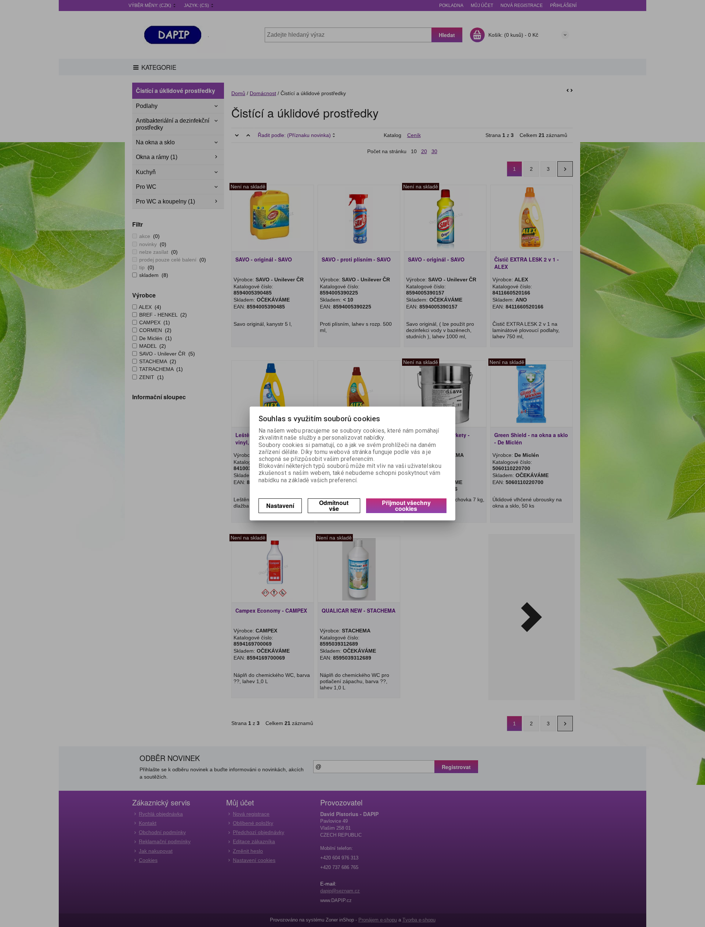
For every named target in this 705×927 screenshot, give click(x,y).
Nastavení (280, 505)
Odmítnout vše (333, 505)
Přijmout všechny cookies (406, 505)
